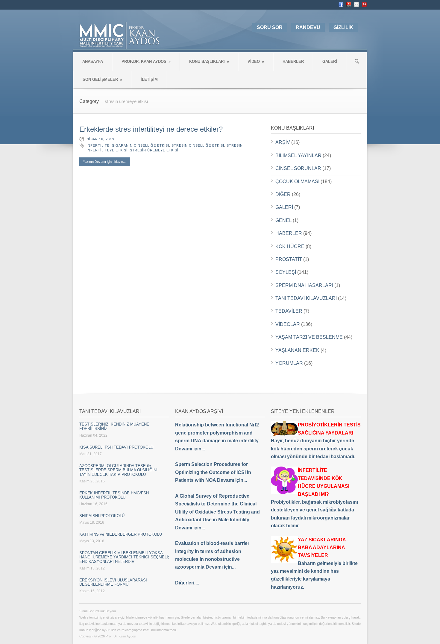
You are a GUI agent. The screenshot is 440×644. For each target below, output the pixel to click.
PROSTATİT (288, 259)
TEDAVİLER (288, 311)
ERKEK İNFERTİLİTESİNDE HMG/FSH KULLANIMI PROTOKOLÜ (114, 495)
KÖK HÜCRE (289, 246)
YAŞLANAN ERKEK (297, 350)
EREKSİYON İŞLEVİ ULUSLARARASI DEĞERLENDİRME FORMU (113, 582)
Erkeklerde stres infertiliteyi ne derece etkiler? (151, 129)
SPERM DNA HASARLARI (304, 285)
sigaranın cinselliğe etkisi (140, 145)
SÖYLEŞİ (285, 272)
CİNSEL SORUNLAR (298, 168)
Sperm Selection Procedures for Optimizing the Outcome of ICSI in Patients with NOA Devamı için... (213, 472)
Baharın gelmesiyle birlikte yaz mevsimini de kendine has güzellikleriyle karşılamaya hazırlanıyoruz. (314, 563)
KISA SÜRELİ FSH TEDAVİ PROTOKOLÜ (116, 447)
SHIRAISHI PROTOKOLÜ (102, 516)
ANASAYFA (92, 61)
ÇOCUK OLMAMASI (297, 181)
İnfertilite (98, 145)
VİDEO (256, 61)
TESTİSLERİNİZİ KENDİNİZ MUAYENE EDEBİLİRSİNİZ (114, 426)
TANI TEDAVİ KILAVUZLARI (306, 298)
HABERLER (293, 61)
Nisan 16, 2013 (100, 139)
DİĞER (283, 194)
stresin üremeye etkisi (154, 150)
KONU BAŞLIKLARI (209, 61)
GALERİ (329, 61)
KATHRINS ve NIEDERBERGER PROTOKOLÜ (120, 534)
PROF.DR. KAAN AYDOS (146, 61)
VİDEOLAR (287, 324)
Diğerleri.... (187, 582)
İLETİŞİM (149, 79)
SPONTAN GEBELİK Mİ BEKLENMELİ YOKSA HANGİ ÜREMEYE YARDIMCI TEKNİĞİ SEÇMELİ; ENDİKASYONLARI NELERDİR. (124, 557)
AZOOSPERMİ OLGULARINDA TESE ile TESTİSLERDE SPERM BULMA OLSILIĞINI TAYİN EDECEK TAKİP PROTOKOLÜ (118, 470)
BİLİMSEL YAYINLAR (298, 155)
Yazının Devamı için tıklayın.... (105, 161)
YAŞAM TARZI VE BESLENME (309, 337)
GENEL (283, 220)
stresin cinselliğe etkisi (198, 145)
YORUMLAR (289, 363)
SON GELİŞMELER (102, 79)
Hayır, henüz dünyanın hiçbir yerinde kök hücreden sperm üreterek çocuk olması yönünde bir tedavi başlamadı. (316, 440)
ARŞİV (282, 142)
